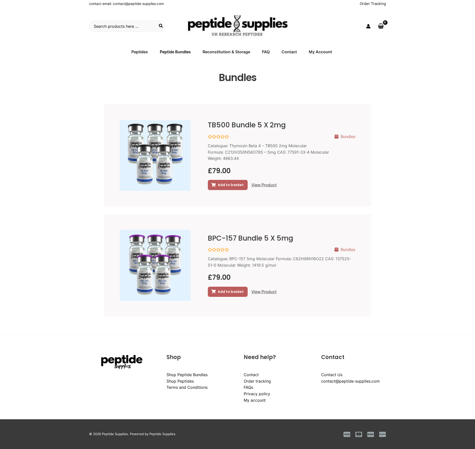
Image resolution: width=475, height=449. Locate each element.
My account (255, 400)
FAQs (248, 387)
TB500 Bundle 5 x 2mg (247, 125)
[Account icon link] (368, 26)
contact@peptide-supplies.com (138, 3)
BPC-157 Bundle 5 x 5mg (250, 238)
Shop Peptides (180, 381)
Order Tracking (373, 3)
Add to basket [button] (231, 184)
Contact (251, 374)
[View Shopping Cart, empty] (381, 26)
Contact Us (331, 374)
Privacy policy (257, 393)
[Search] (161, 26)
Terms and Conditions (187, 387)
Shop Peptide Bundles (187, 374)
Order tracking (257, 381)
